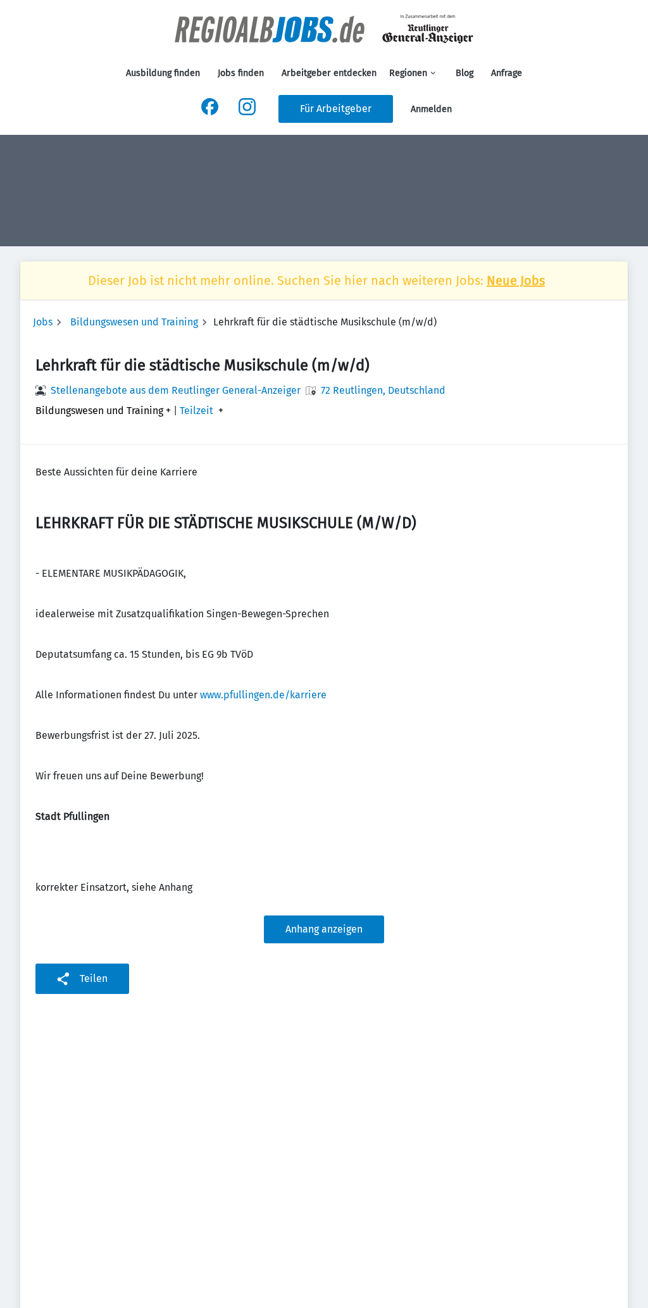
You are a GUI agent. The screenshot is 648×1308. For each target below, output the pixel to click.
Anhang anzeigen (324, 929)
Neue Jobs (516, 280)
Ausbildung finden (163, 73)
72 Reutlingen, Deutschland (383, 390)
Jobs (43, 322)
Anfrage (506, 73)
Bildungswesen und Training (134, 322)
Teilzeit (196, 411)
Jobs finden (241, 73)
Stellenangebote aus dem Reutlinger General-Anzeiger (176, 390)
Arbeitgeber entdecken (329, 73)
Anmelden (431, 109)
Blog (464, 73)
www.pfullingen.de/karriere (263, 695)
